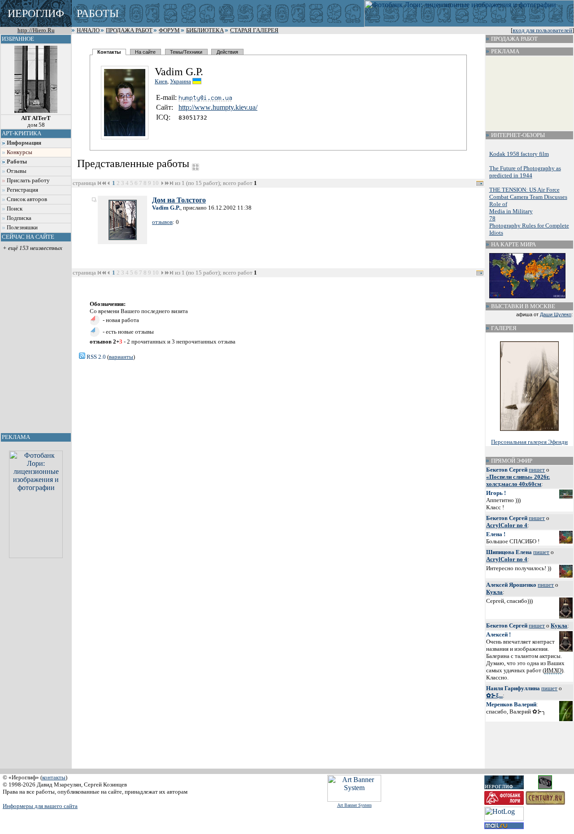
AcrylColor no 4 (506, 525)
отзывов (162, 222)
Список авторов (27, 199)
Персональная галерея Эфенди (529, 441)
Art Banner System (354, 805)
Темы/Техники (186, 52)
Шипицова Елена (509, 552)
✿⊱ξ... (494, 695)
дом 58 (36, 121)
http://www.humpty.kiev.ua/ (217, 107)
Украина (180, 81)
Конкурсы (19, 152)
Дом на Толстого (179, 200)
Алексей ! (498, 634)
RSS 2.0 (95, 356)
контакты (53, 777)
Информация (24, 143)
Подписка (19, 218)
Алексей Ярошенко (511, 584)
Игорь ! (496, 493)
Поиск (14, 209)
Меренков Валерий (511, 704)
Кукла (494, 592)
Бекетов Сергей (506, 469)
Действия (227, 52)
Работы (17, 162)
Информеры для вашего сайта (40, 806)
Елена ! (495, 534)
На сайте (145, 52)
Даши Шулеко (555, 314)
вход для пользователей (542, 30)
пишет (537, 469)
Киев (161, 81)
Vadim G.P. (166, 207)
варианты (121, 356)
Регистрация (22, 190)
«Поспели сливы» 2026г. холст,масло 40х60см (518, 480)
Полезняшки (22, 227)
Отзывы (16, 171)
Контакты (109, 52)
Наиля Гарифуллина (513, 688)
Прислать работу (28, 180)
